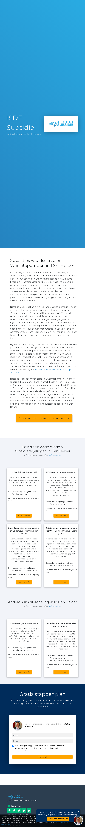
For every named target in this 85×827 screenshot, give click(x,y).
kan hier (37, 751)
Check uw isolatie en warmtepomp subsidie (44, 418)
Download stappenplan (58, 819)
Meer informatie (24, 516)
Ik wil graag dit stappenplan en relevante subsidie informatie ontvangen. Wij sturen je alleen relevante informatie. (40, 748)
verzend (42, 757)
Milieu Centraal (55, 455)
